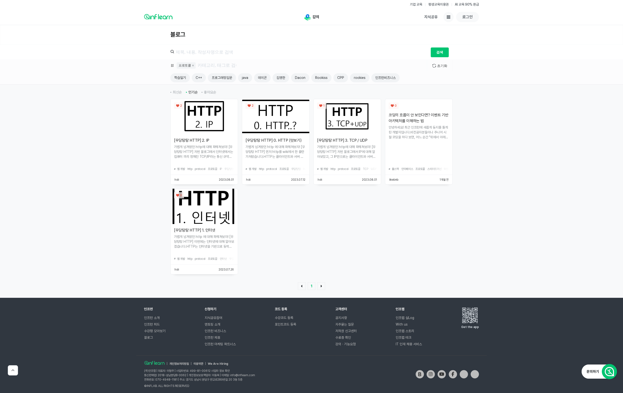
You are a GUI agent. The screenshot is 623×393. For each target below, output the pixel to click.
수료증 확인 (343, 337)
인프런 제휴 (212, 337)
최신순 (177, 92)
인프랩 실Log (405, 318)
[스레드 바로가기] (475, 374)
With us (402, 324)
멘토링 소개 (212, 324)
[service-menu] (448, 17)
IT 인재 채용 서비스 (409, 344)
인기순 (193, 92)
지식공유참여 (213, 318)
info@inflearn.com (242, 375)
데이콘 (262, 78)
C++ (199, 78)
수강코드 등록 (284, 318)
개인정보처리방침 (179, 363)
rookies (360, 78)
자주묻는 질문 (344, 324)
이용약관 (198, 363)
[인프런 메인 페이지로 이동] (158, 16)
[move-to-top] (13, 370)
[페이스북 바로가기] (453, 374)
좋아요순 (210, 92)
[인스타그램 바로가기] (431, 374)
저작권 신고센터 (346, 331)
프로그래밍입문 (222, 78)
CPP (340, 78)
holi (176, 179)
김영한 (280, 78)
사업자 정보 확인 (220, 371)
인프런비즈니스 (385, 78)
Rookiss (321, 78)
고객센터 (341, 309)
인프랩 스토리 (405, 331)
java (245, 78)
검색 (439, 52)
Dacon (300, 78)
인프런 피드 (152, 324)
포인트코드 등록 (285, 324)
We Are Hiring (218, 363)
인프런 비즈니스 (215, 331)
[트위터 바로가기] (464, 374)
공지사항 (341, 318)
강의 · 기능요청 (345, 344)
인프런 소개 (152, 318)
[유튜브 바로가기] (442, 374)
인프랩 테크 (403, 337)
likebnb (393, 179)
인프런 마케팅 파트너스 (220, 344)
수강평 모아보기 (154, 331)
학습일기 (180, 78)
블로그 (148, 337)
